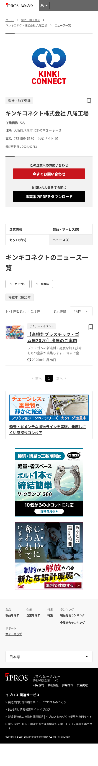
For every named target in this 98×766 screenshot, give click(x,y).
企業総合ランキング (72, 623)
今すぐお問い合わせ (49, 174)
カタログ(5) (17, 239)
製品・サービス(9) (66, 229)
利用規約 (38, 685)
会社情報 (53, 685)
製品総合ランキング (72, 615)
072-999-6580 (24, 138)
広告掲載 (82, 685)
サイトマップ (13, 634)
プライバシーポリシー (46, 676)
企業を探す (33, 615)
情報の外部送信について (45, 680)
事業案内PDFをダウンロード (49, 196)
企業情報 (15, 229)
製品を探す (12, 615)
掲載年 (45, 284)
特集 (50, 615)
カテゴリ (20, 284)
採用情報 (67, 685)
